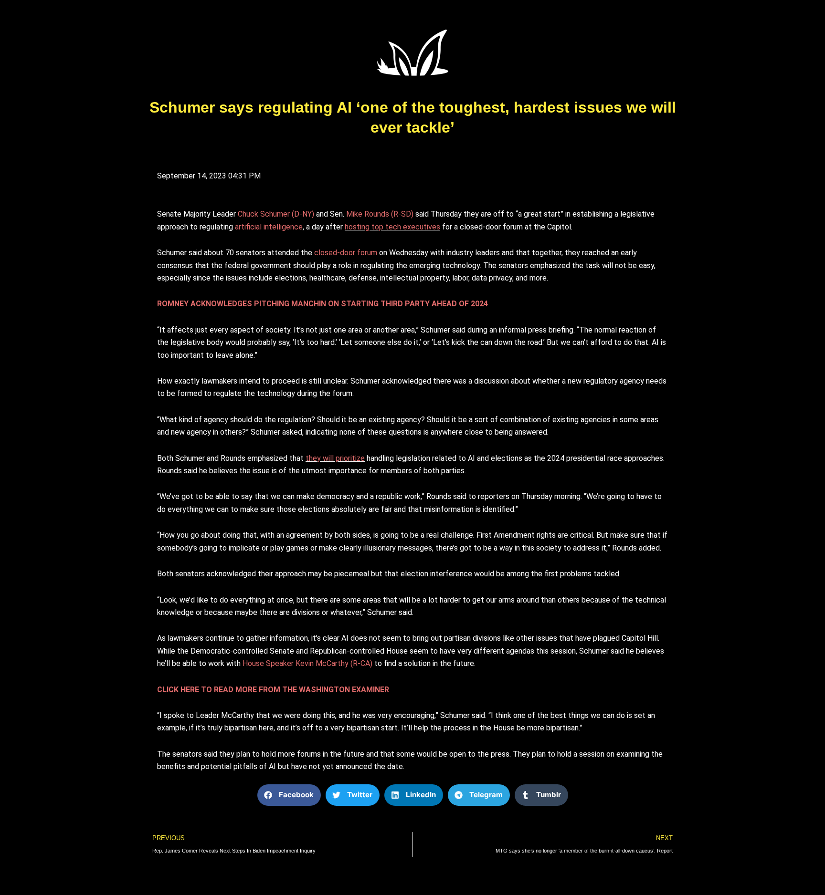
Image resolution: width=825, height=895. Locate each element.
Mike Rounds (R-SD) (380, 214)
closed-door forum (345, 252)
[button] (289, 795)
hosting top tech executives (392, 226)
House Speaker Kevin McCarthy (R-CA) (308, 663)
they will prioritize (335, 458)
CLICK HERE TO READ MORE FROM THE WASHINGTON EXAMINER (273, 689)
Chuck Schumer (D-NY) (277, 214)
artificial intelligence (269, 226)
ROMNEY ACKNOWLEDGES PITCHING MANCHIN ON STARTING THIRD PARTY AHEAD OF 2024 (322, 303)
